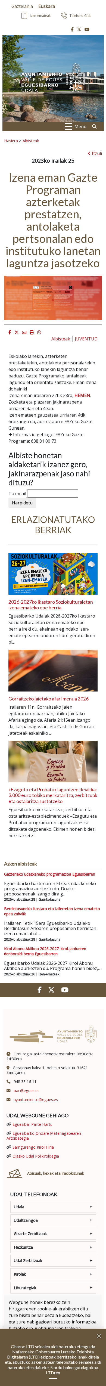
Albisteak (31, 140)
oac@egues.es (26, 1090)
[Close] (101, 1334)
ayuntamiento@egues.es (36, 1099)
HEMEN (82, 395)
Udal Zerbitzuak (28, 1260)
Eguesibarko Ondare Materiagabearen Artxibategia (44, 1135)
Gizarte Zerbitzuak (30, 1233)
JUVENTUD (86, 339)
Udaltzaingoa (26, 1220)
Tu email (17, 494)
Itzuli (96, 153)
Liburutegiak (25, 1287)
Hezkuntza (23, 1247)
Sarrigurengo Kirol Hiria (33, 1147)
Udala (19, 1206)
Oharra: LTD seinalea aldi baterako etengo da (53, 1346)
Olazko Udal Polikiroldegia (36, 1156)
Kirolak (20, 1274)
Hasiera (11, 140)
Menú (80, 126)
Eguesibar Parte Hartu (32, 1124)
